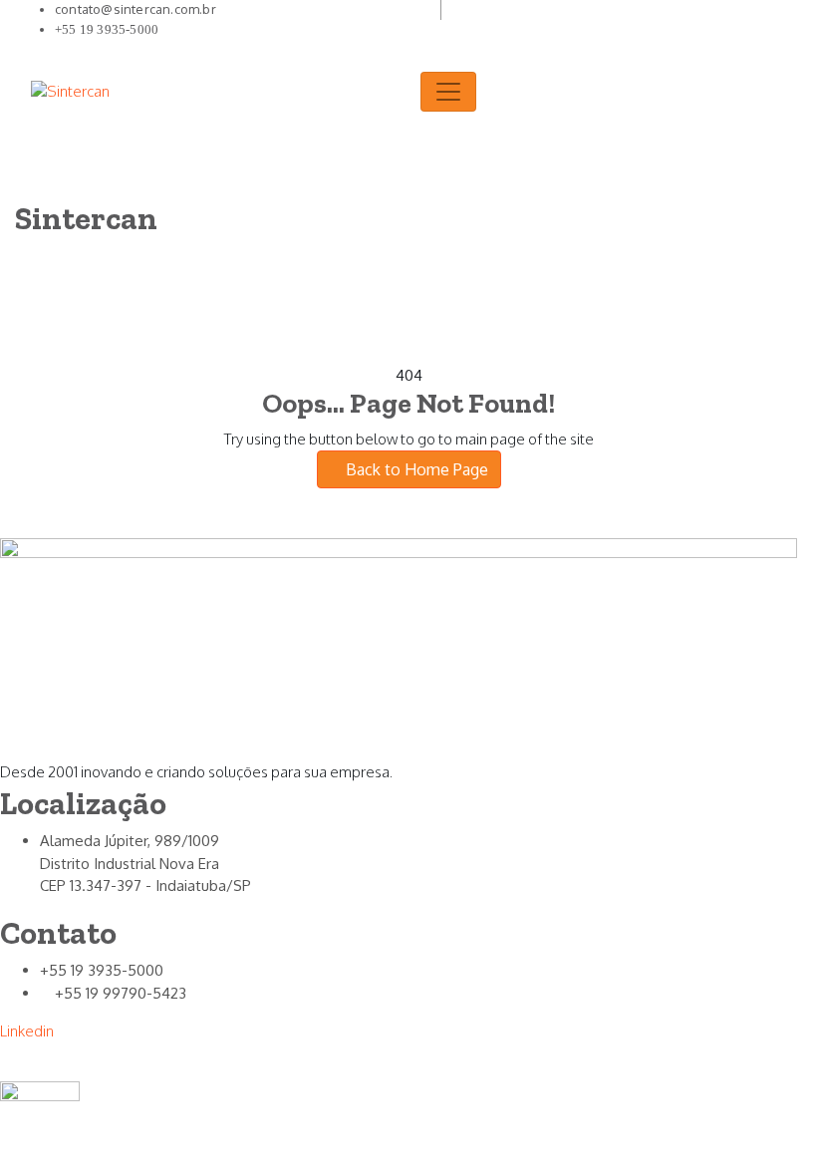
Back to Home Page (415, 469)
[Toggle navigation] (448, 92)
